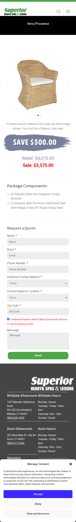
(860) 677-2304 (15, 443)
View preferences (38, 513)
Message (13, 330)
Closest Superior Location (23, 291)
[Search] (58, 11)
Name (11, 235)
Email (10, 249)
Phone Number (16, 263)
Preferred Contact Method (23, 277)
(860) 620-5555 (15, 417)
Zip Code (13, 305)
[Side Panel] (68, 11)
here (60, 128)
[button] (70, 464)
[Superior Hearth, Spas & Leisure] (16, 11)
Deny (38, 504)
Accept (38, 494)
